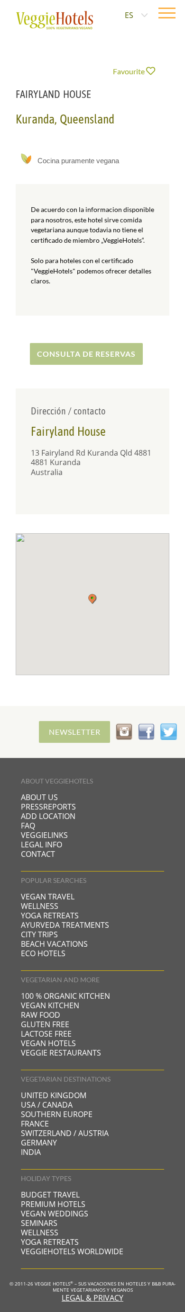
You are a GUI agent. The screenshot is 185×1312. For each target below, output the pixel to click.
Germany (39, 1142)
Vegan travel (47, 896)
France (35, 1123)
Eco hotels (43, 953)
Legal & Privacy (92, 1298)
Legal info (41, 844)
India (31, 1152)
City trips (39, 934)
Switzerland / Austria (65, 1133)
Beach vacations (54, 944)
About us (39, 797)
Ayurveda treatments (65, 925)
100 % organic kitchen (65, 996)
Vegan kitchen (50, 1005)
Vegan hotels (48, 1043)
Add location (48, 816)
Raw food (40, 1015)
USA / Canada (47, 1105)
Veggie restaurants (61, 1053)
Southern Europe (56, 1114)
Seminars (39, 1223)
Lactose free (46, 1034)
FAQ (28, 825)
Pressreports (48, 806)
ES (129, 15)
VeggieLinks (44, 835)
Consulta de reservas (86, 353)
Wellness (39, 906)
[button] (92, 599)
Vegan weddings (54, 1213)
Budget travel (50, 1194)
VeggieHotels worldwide (72, 1251)
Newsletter (75, 731)
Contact (38, 854)
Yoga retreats (50, 915)
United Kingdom (53, 1095)
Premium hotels (53, 1204)
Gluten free (45, 1024)
